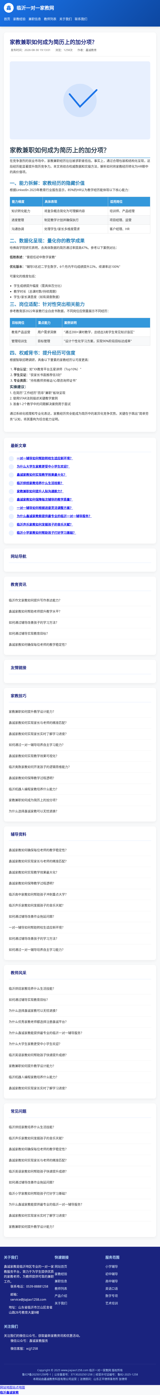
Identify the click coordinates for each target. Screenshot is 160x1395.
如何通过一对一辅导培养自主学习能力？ (37, 745)
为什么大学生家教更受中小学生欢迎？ (43, 466)
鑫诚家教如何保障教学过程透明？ (32, 778)
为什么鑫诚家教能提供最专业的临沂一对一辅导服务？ (54, 516)
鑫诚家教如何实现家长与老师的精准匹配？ (38, 723)
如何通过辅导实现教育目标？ (29, 633)
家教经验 (19, 19)
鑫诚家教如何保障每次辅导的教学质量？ (45, 499)
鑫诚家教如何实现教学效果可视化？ (34, 756)
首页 (7, 19)
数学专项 (111, 1296)
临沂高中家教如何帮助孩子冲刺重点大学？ (38, 894)
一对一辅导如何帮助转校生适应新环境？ (45, 458)
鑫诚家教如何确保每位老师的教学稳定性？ (38, 644)
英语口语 (111, 1288)
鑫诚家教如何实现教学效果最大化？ (42, 474)
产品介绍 (61, 1296)
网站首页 (61, 1266)
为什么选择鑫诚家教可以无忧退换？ (34, 811)
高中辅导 (111, 1281)
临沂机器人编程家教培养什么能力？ (34, 789)
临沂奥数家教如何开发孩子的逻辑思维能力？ (40, 767)
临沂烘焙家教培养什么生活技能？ (40, 483)
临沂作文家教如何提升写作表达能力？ (35, 600)
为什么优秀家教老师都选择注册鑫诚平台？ (38, 1022)
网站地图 (6, 1387)
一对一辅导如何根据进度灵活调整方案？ (45, 508)
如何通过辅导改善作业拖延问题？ (32, 916)
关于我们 (65, 19)
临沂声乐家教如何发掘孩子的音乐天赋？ (45, 524)
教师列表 (50, 19)
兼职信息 (34, 19)
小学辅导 (111, 1266)
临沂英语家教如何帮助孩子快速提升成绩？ (38, 1055)
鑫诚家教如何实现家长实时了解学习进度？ (38, 734)
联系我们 (81, 19)
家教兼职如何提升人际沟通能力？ (40, 491)
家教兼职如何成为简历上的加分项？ (34, 800)
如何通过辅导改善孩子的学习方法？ (34, 622)
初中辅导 (111, 1274)
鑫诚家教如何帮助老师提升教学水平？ (35, 611)
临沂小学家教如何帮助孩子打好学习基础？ (46, 532)
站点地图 (18, 1387)
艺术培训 (111, 1303)
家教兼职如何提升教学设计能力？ (32, 711)
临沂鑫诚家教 (9, 1392)
